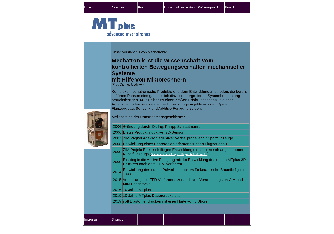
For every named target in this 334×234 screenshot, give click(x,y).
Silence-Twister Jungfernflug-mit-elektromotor (179, 154)
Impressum (91, 219)
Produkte (144, 7)
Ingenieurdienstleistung (180, 7)
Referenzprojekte (209, 7)
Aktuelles (118, 7)
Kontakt (230, 7)
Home (88, 7)
